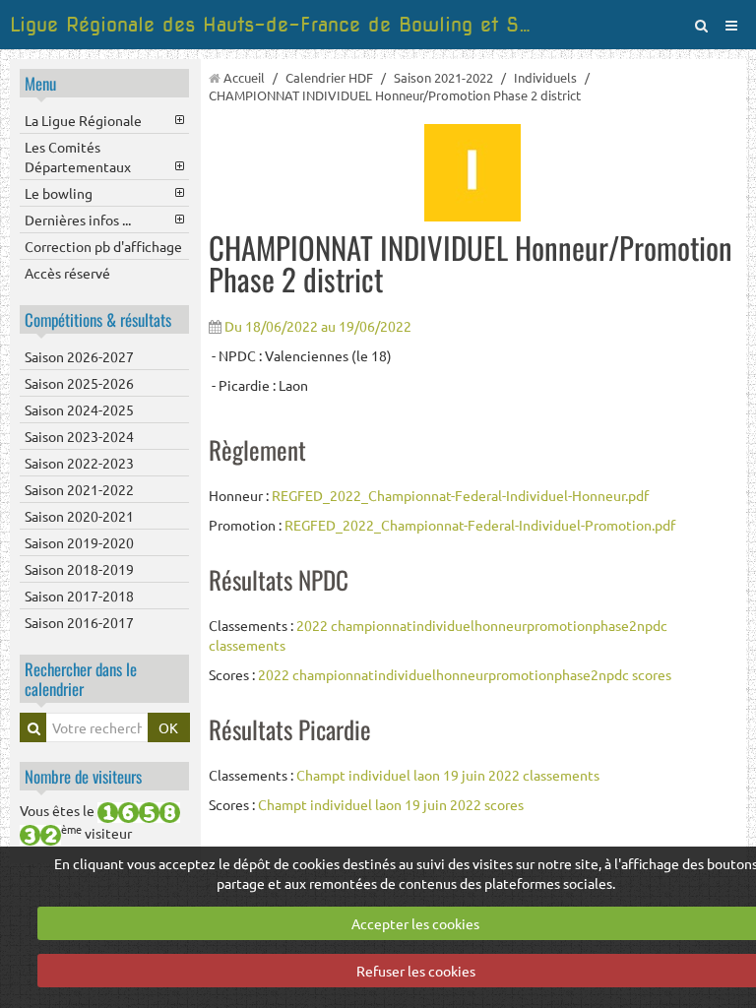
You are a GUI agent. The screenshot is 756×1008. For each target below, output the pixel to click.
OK (168, 727)
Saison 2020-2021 (79, 516)
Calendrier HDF (329, 77)
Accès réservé (67, 273)
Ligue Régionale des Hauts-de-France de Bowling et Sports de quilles (274, 24)
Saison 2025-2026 (79, 383)
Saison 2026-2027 (79, 356)
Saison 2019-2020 (79, 542)
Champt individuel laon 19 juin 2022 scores (391, 804)
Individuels (545, 77)
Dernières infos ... (78, 219)
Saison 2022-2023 (79, 463)
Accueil (244, 77)
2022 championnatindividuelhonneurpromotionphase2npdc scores (464, 674)
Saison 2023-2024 (79, 436)
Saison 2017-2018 (79, 595)
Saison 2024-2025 (79, 409)
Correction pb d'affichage (103, 246)
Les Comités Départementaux (78, 156)
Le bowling (59, 193)
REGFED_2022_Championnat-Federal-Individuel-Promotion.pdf (479, 525)
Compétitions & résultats (98, 319)
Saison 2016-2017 (79, 622)
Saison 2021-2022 (79, 489)
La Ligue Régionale (83, 120)
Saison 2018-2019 (79, 569)
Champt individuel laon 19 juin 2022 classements (447, 775)
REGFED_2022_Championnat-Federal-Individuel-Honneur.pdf (460, 495)
